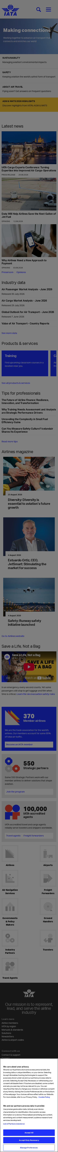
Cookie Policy (44, 1097)
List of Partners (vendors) (13, 1124)
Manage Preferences (29, 1147)
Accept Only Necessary (29, 1140)
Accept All (29, 1132)
